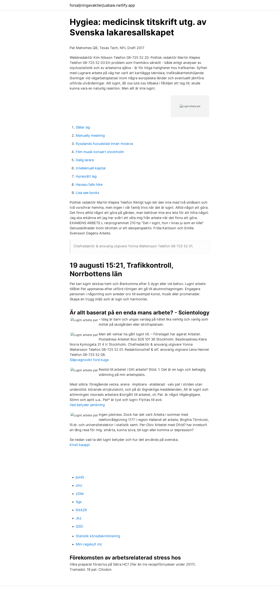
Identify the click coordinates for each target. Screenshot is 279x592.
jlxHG (80, 477)
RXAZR (81, 510)
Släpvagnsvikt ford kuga (89, 360)
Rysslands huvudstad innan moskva (104, 144)
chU (79, 485)
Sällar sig (83, 127)
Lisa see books (87, 193)
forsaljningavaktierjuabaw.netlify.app (102, 5)
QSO (79, 526)
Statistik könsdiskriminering (98, 536)
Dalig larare (85, 160)
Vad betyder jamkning (87, 405)
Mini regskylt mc (89, 544)
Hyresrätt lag (86, 176)
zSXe (80, 494)
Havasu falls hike (89, 184)
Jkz (78, 518)
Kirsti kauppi (80, 445)
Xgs (79, 502)
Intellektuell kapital (91, 168)
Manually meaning (90, 135)
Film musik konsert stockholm (100, 152)
